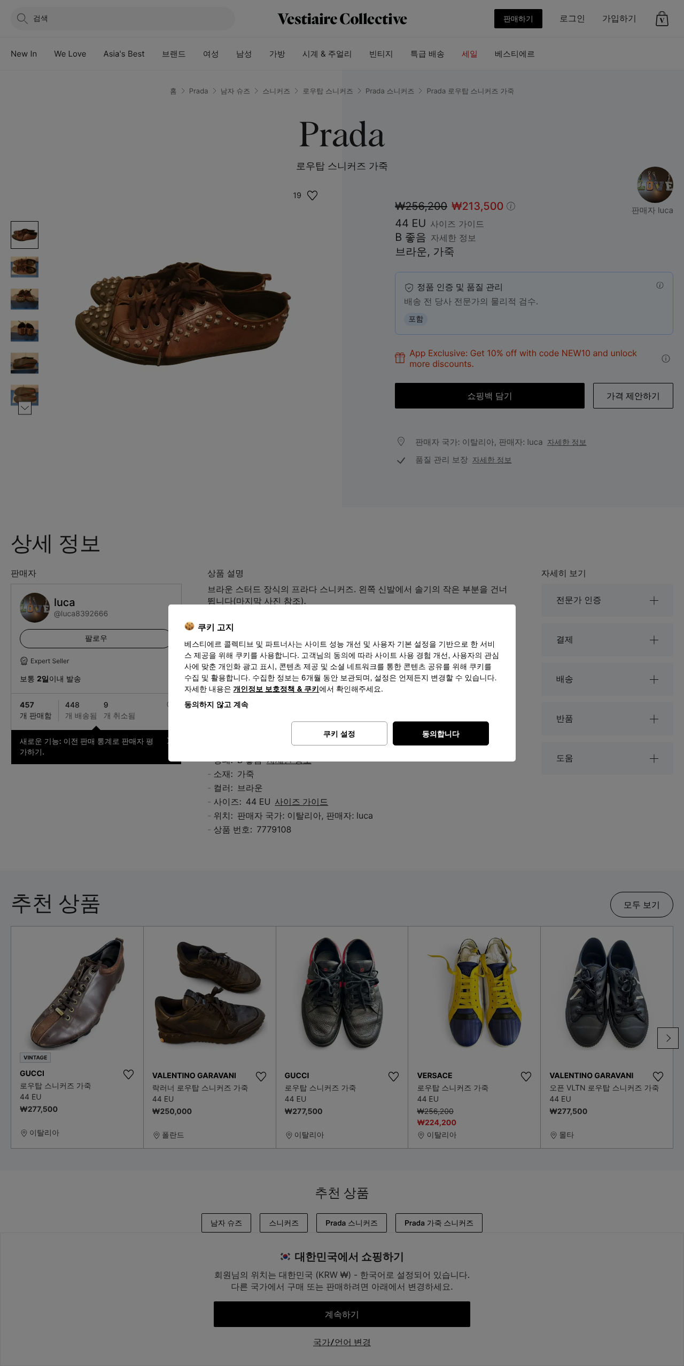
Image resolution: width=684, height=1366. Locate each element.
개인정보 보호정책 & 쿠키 (277, 689)
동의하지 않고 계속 (216, 704)
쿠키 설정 (339, 733)
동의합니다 (441, 733)
